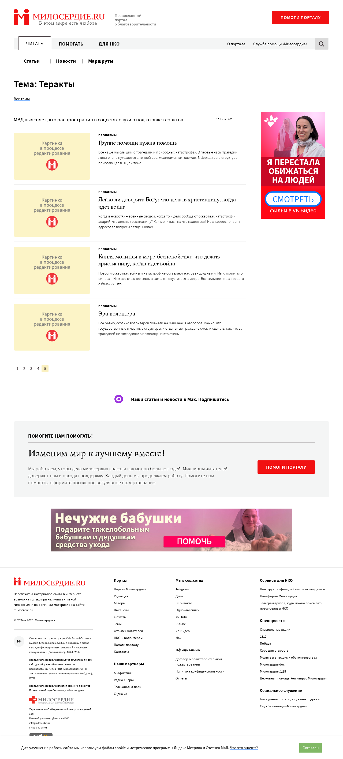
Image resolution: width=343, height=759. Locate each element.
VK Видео (183, 631)
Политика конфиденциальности (200, 671)
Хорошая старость (274, 650)
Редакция (121, 596)
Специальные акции (275, 629)
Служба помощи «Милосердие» (280, 43)
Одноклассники (187, 610)
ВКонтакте (184, 603)
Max (178, 638)
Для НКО (109, 44)
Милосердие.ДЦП (273, 671)
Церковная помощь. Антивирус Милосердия (293, 678)
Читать (34, 43)
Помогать (71, 44)
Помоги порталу (301, 17)
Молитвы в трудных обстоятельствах (288, 657)
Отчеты (181, 678)
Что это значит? (244, 747)
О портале (236, 43)
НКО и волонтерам (128, 638)
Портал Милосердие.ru (131, 589)
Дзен (179, 596)
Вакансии (121, 610)
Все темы (22, 98)
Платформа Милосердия (278, 596)
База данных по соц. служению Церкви (289, 699)
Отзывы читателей (128, 631)
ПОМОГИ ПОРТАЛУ (286, 467)
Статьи (32, 61)
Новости (66, 61)
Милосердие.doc (272, 664)
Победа (265, 643)
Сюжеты (120, 617)
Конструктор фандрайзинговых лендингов (292, 589)
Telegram (182, 589)
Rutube (181, 624)
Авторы (119, 603)
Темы (118, 624)
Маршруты (100, 61)
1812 (263, 636)
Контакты (121, 651)
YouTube (182, 617)
